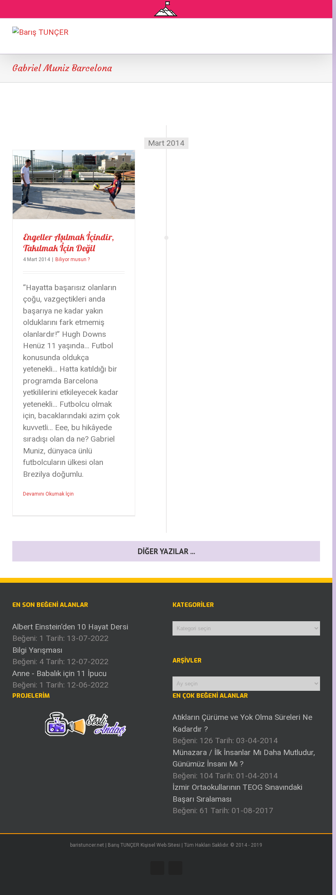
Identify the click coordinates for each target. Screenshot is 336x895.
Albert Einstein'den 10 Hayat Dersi (70, 626)
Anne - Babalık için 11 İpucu (59, 673)
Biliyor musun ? (72, 259)
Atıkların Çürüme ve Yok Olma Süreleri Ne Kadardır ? (242, 723)
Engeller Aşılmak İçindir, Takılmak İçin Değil (68, 242)
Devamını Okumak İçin (48, 494)
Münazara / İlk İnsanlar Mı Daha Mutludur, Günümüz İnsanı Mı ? (244, 758)
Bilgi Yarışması (37, 650)
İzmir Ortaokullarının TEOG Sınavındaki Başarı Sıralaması (237, 793)
